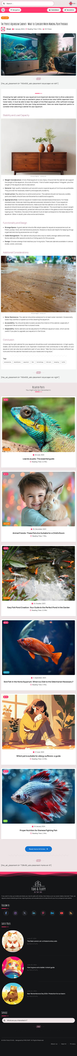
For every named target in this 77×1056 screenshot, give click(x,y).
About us (54, 1044)
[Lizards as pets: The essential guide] (38, 399)
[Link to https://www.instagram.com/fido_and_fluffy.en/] (15, 913)
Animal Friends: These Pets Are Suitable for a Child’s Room (38, 533)
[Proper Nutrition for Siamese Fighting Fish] (38, 770)
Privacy (72, 1044)
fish (33, 362)
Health (6, 672)
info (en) (48, 362)
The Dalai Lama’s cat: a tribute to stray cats (42, 941)
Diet (5, 821)
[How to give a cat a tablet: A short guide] (13, 958)
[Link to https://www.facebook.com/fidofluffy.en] (6, 913)
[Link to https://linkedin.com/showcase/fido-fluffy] (33, 913)
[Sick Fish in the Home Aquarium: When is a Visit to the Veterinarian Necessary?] (38, 622)
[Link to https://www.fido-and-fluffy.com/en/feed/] (71, 913)
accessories (7, 362)
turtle (63, 362)
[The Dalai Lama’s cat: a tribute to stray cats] (13, 932)
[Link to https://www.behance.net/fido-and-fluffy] (52, 913)
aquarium (26, 362)
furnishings (40, 362)
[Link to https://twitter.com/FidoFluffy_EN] (24, 913)
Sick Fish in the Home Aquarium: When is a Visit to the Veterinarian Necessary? (38, 681)
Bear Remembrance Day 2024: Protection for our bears (46, 994)
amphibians (17, 362)
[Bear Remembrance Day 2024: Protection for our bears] (13, 984)
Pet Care (5, 18)
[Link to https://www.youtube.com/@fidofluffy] (61, 913)
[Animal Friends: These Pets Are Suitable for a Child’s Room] (38, 473)
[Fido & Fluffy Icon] (3, 9)
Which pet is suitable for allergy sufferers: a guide (38, 756)
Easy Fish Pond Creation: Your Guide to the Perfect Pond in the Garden (38, 607)
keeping (56, 362)
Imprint (63, 1044)
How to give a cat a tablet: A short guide (41, 967)
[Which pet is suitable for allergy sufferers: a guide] (38, 696)
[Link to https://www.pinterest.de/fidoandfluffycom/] (43, 913)
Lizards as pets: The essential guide (38, 458)
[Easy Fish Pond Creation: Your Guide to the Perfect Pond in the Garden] (38, 547)
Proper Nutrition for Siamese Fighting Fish (38, 830)
